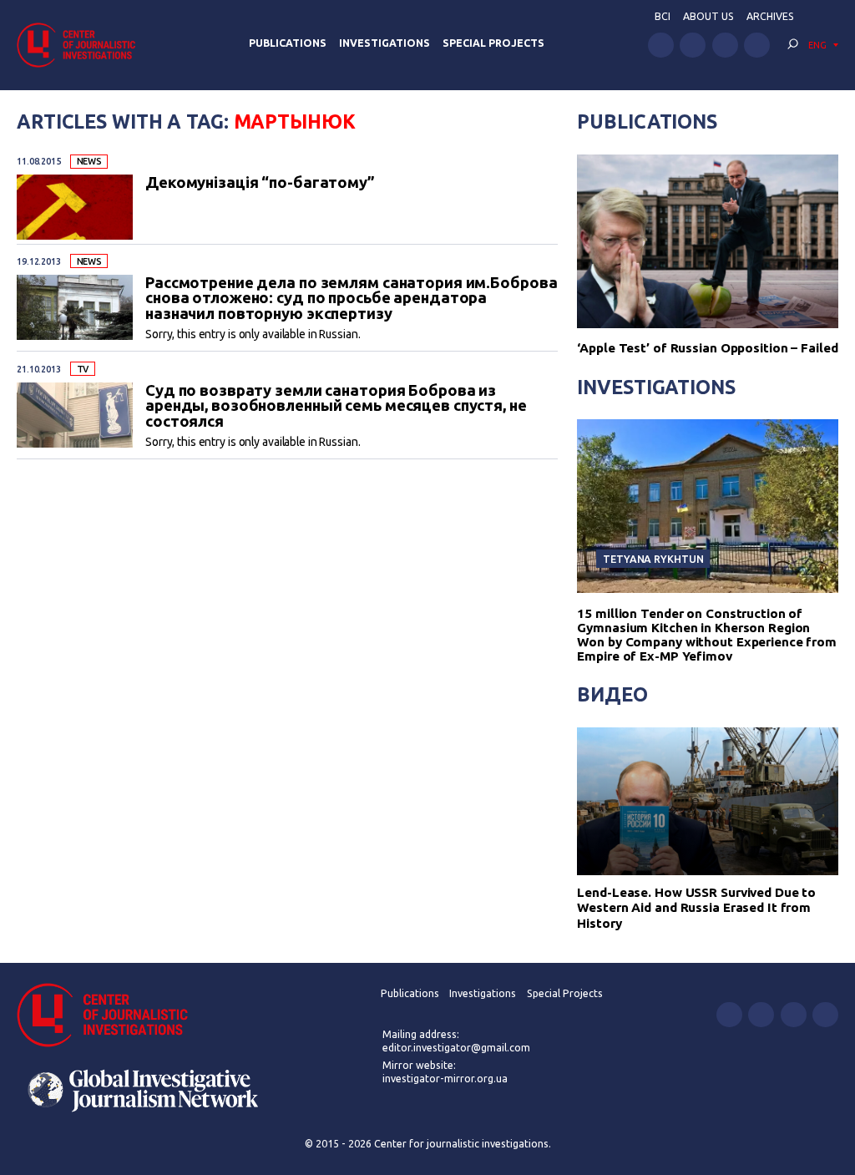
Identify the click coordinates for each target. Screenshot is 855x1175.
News (90, 161)
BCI (662, 16)
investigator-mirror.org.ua (445, 1078)
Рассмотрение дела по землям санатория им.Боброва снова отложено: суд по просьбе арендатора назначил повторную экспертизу (351, 298)
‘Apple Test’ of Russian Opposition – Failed (707, 348)
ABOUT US (708, 16)
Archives (770, 16)
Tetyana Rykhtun (653, 559)
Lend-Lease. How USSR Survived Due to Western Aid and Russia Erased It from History (696, 907)
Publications (287, 43)
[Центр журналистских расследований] (81, 45)
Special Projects (493, 43)
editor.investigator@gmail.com (456, 1047)
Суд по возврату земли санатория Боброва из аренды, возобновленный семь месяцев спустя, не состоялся (336, 405)
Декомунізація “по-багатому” (260, 182)
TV (83, 369)
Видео (612, 694)
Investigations (384, 43)
